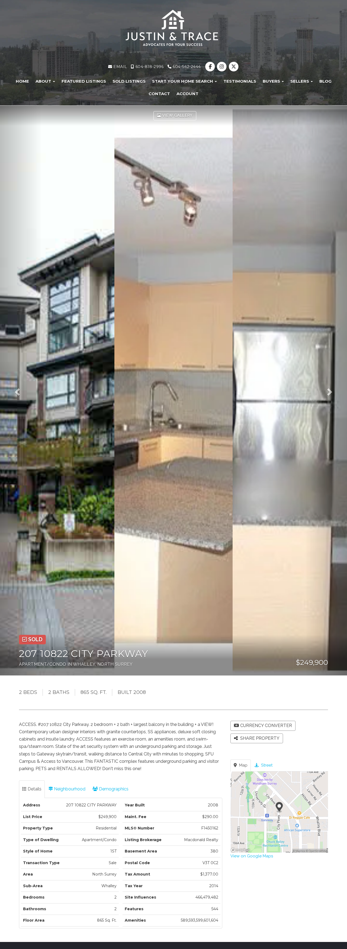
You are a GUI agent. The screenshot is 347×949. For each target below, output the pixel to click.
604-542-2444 (186, 66)
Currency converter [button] (266, 725)
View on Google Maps (251, 856)
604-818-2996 (148, 66)
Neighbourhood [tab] (69, 789)
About (44, 81)
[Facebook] (211, 67)
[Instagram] (222, 67)
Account (187, 93)
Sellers (300, 81)
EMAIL (119, 66)
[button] (21, 390)
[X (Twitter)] (233, 67)
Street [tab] (266, 765)
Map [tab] (243, 765)
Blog (325, 81)
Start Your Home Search (183, 81)
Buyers (272, 81)
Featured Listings (84, 81)
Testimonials (239, 81)
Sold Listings (129, 81)
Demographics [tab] (113, 789)
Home (22, 81)
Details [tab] (34, 789)
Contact (159, 93)
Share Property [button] (259, 738)
